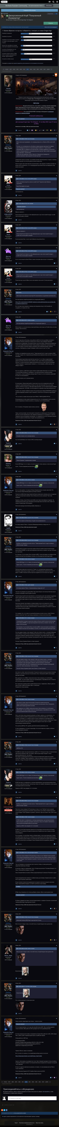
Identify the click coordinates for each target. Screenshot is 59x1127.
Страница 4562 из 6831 (6, 71)
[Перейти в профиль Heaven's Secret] (8, 343)
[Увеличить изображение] (36, 86)
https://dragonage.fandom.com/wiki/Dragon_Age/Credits (28, 1056)
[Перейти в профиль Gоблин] (8, 139)
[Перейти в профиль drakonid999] (8, 206)
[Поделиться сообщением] (53, 75)
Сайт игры (36, 103)
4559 (17, 69)
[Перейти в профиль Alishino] (8, 458)
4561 (24, 69)
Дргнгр (8, 256)
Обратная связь (39, 1122)
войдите (10, 63)
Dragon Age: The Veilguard (27, 19)
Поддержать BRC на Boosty (30, 10)
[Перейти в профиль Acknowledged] (8, 801)
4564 (34, 69)
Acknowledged (30, 852)
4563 (31, 69)
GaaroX (29, 138)
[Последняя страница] (51, 69)
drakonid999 (30, 178)
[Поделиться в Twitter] (4, 1110)
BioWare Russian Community (16, 6)
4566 (41, 69)
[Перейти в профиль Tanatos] (8, 435)
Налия (10, 19)
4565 (38, 69)
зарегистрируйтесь (18, 63)
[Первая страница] (4, 69)
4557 (11, 69)
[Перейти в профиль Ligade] (8, 520)
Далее (48, 69)
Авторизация (5, 13)
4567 (44, 69)
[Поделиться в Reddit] (2, 1110)
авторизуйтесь (46, 1091)
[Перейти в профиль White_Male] (8, 949)
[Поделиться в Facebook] (7, 1110)
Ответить (50, 23)
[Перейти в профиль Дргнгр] (8, 251)
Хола (8, 185)
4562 (27, 69)
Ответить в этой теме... (15, 1098)
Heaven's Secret (8, 351)
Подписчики (50, 13)
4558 (14, 69)
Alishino (8, 463)
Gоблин (29, 320)
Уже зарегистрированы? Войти (35, 5)
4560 (21, 69)
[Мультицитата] (16, 130)
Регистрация (49, 5)
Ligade (8, 528)
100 (56, 13)
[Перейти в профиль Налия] (3, 16)
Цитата (20, 130)
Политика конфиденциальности (26, 1122)
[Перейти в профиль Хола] (8, 179)
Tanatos (8, 443)
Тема (16, 1122)
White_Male (8, 955)
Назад (6, 69)
